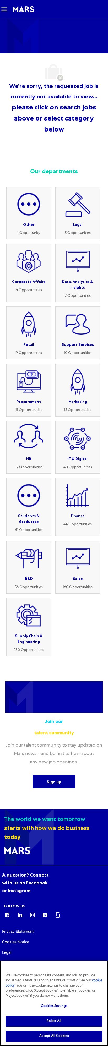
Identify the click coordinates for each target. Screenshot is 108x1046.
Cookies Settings (54, 1006)
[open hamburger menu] (4, 9)
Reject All (54, 1021)
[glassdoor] (57, 915)
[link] (25, 883)
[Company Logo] (23, 9)
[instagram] (32, 915)
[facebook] (7, 915)
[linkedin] (20, 915)
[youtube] (45, 915)
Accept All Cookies (53, 1036)
